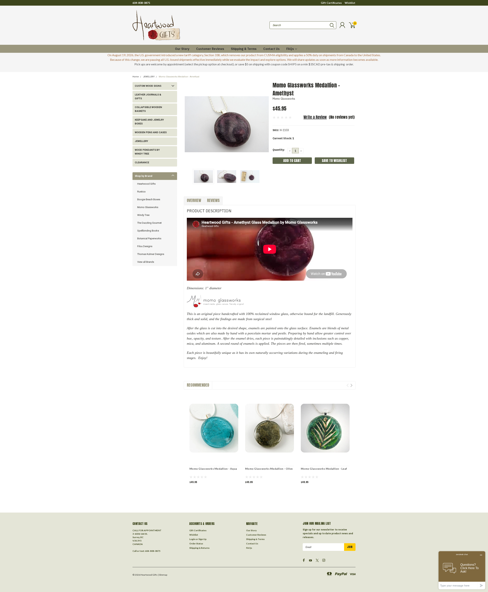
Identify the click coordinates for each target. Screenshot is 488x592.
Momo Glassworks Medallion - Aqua (213, 468)
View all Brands (145, 261)
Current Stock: (283, 138)
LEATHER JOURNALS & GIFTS (148, 96)
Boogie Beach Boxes (148, 199)
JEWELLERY (149, 76)
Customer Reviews (210, 49)
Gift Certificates (331, 2)
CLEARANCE (142, 162)
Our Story (182, 49)
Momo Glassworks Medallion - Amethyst (179, 76)
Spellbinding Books (148, 230)
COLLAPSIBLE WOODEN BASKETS (148, 109)
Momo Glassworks (147, 207)
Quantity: (279, 149)
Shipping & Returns (199, 547)
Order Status (196, 543)
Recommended (198, 385)
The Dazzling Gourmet (149, 222)
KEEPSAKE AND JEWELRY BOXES (149, 121)
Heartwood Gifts (146, 183)
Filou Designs (144, 246)
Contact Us (271, 49)
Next (265, 124)
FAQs (290, 49)
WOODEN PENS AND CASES (151, 132)
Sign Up (202, 539)
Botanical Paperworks (149, 238)
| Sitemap (162, 574)
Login (192, 539)
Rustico (141, 191)
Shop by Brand (143, 176)
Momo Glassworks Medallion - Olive (269, 468)
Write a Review (315, 117)
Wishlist (350, 2)
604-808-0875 (141, 2)
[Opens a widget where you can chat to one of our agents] (462, 570)
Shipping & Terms (244, 49)
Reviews (213, 200)
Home (135, 76)
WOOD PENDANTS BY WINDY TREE (147, 151)
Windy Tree (143, 215)
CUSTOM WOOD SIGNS (148, 85)
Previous (188, 124)
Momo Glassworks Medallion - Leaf (324, 468)
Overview (194, 200)
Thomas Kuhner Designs (150, 254)
